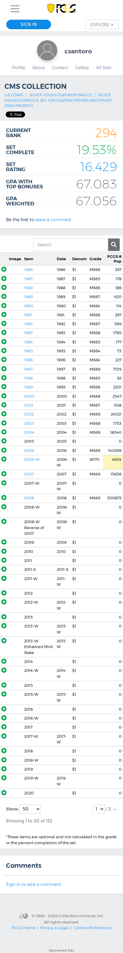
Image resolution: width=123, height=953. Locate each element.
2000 (29, 396)
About (38, 67)
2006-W (31, 459)
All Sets (103, 67)
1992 (28, 324)
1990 (28, 306)
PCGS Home (23, 927)
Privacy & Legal (54, 927)
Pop (114, 258)
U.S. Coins (13, 95)
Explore (102, 24)
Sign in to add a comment (33, 884)
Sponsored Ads (61, 950)
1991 (28, 315)
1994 (28, 342)
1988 (28, 288)
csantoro (78, 51)
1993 (28, 333)
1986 (28, 269)
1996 (28, 360)
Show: (13, 809)
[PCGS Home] (61, 9)
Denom (79, 259)
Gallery (82, 67)
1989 (28, 297)
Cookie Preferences (92, 927)
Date (61, 259)
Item (28, 259)
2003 (29, 423)
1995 (28, 351)
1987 (28, 279)
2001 (28, 405)
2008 (29, 498)
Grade (96, 259)
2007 (29, 474)
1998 (28, 378)
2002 (29, 414)
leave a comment (53, 219)
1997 (28, 369)
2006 (29, 450)
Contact (60, 67)
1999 (28, 387)
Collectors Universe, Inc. (81, 915)
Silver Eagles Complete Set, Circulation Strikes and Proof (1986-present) (58, 100)
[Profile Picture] (47, 50)
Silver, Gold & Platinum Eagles (61, 95)
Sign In (29, 24)
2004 (29, 432)
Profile (18, 67)
